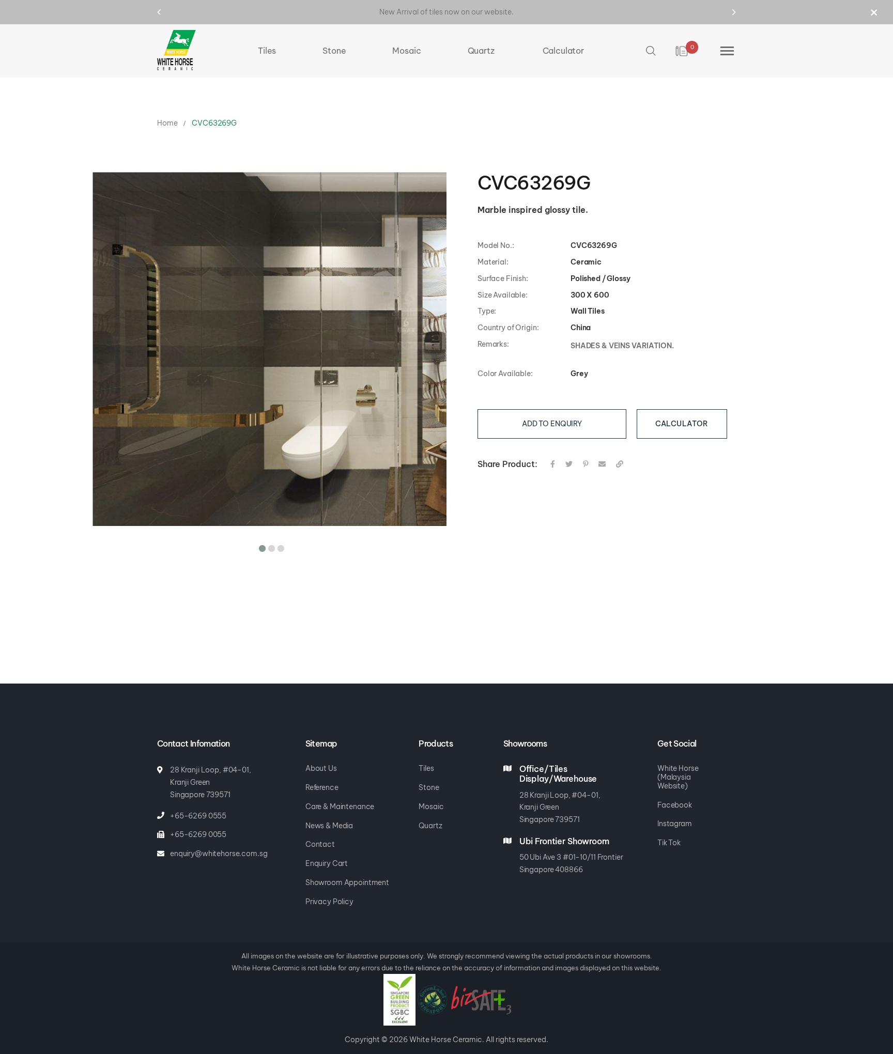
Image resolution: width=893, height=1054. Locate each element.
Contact (320, 844)
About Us (321, 768)
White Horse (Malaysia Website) (677, 777)
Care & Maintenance (339, 806)
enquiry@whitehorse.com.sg (219, 853)
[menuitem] (267, 51)
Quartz (430, 825)
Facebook (674, 805)
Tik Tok (669, 842)
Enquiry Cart (326, 863)
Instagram (674, 823)
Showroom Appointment (347, 882)
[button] (260, 546)
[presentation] (168, 11)
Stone (429, 787)
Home (167, 123)
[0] (682, 51)
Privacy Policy (329, 901)
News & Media (329, 825)
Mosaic (431, 806)
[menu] (421, 51)
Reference (321, 787)
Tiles (426, 768)
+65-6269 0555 (198, 815)
